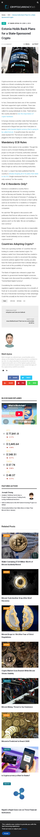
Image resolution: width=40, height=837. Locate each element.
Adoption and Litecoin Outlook (15, 311)
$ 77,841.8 (12, 433)
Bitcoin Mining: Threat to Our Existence (17, 707)
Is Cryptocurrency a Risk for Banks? (16, 775)
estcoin (12, 301)
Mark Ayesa (14, 23)
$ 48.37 (10, 475)
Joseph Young (7, 492)
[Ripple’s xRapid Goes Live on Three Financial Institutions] (20, 806)
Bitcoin (6, 535)
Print (36, 44)
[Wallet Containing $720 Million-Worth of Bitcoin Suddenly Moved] (20, 558)
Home (3, 15)
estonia (19, 301)
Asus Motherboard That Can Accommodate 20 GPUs (20, 321)
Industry (7, 681)
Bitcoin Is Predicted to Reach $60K (15, 741)
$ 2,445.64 (12, 444)
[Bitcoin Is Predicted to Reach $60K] (20, 738)
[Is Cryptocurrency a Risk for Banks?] (20, 772)
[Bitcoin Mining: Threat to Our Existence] (20, 703)
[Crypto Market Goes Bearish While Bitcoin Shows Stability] (20, 667)
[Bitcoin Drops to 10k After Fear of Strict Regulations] (20, 631)
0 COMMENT (8, 44)
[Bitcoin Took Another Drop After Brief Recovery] (20, 594)
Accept (6, 833)
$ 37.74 (10, 464)
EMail (27, 44)
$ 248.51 (11, 454)
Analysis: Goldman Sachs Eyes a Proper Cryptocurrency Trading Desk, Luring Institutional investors (14, 497)
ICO (9, 15)
